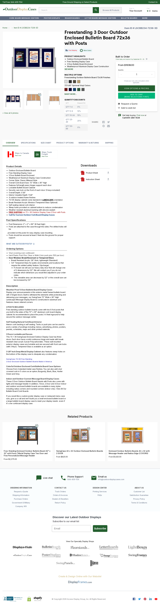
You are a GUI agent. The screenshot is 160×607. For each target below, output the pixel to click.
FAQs (100, 495)
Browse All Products (111, 10)
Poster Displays (52, 18)
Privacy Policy (139, 499)
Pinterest (145, 598)
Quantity (121, 70)
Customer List (139, 491)
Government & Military (21, 503)
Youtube (156, 598)
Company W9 (21, 506)
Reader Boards (72, 18)
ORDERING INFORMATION (21, 488)
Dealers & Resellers (60, 499)
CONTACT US (60, 488)
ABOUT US (139, 488)
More (145, 18)
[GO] (96, 10)
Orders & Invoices (60, 495)
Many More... (70, 94)
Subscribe (100, 528)
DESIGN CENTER (100, 488)
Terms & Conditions (139, 503)
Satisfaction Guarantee (139, 495)
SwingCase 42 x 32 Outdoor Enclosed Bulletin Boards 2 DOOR (79, 452)
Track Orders (60, 491)
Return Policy (60, 503)
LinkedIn (150, 598)
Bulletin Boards (129, 18)
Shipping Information (20, 495)
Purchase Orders (21, 499)
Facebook (134, 598)
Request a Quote (21, 491)
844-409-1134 (16, 2)
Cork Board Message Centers (24, 18)
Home (4, 28)
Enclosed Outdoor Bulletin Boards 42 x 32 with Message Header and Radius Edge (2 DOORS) (129, 452)
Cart (148, 8)
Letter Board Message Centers (100, 18)
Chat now (140, 115)
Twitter (139, 598)
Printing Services (100, 491)
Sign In (131, 8)
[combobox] (69, 10)
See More (68, 69)
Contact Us (153, 2)
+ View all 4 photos (10, 113)
